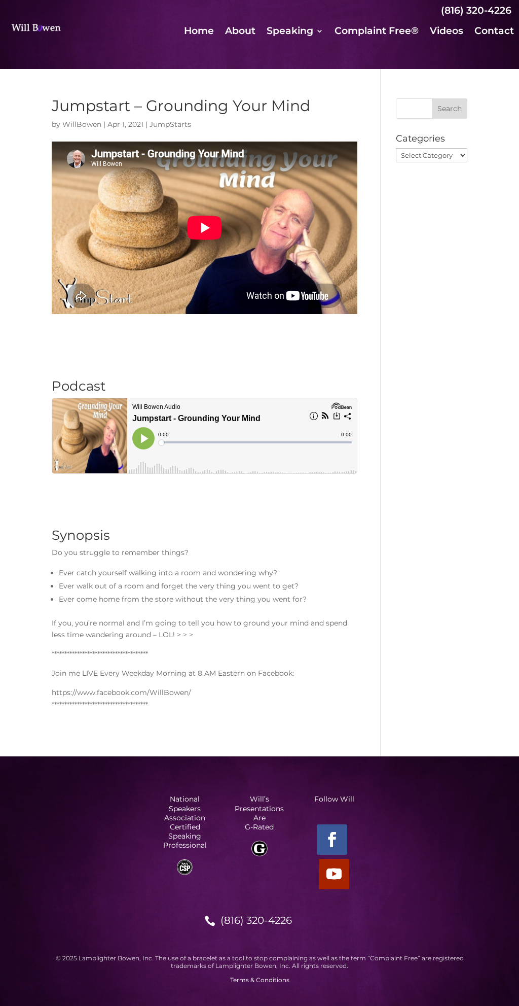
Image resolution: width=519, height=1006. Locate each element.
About (240, 32)
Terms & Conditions (259, 980)
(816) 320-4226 (256, 920)
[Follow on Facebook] (332, 839)
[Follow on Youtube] (334, 874)
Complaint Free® (377, 32)
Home (199, 32)
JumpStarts (170, 124)
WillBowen (81, 124)
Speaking (290, 32)
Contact (494, 32)
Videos (446, 32)
